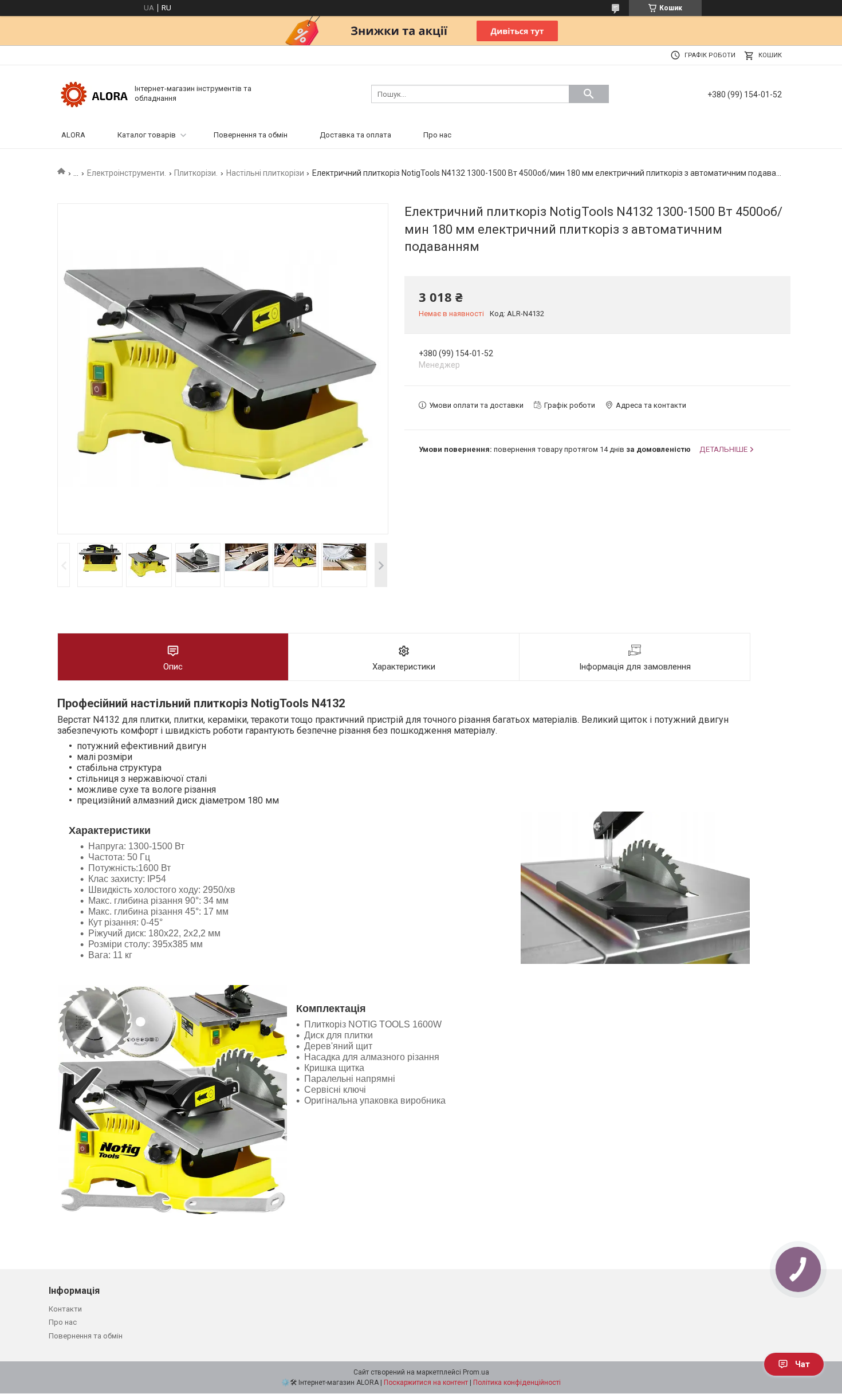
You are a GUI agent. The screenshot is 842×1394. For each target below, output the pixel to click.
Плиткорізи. (196, 173)
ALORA (73, 135)
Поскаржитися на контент (426, 1383)
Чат (802, 1364)
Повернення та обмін (251, 135)
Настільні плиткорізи (265, 173)
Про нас (437, 135)
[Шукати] (589, 94)
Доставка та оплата (355, 135)
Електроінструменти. (126, 173)
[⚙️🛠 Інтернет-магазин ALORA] (94, 93)
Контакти (65, 1309)
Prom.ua (476, 1372)
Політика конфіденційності (517, 1383)
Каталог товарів (146, 135)
